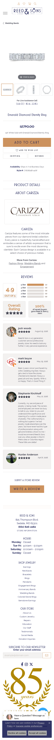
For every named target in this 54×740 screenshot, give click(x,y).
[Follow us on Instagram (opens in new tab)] (26, 664)
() (46, 285)
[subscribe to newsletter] (47, 655)
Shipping (15, 156)
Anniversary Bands (27, 589)
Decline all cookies (17, 733)
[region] (27, 57)
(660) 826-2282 (27, 103)
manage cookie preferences (29, 726)
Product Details (27, 185)
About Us (27, 613)
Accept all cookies (37, 733)
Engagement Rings (27, 586)
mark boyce (25, 358)
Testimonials (27, 631)
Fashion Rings (16, 263)
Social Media (27, 635)
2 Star (23, 294)
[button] (19, 4)
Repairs (27, 620)
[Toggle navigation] (5, 13)
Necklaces (27, 571)
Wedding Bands (12, 23)
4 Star (23, 288)
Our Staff (27, 628)
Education (27, 624)
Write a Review (27, 489)
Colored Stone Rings (27, 597)
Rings (27, 578)
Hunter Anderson (28, 454)
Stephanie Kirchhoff (29, 393)
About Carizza (27, 193)
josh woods (24, 328)
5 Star (23, 285)
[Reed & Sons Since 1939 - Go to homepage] (27, 8)
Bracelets (27, 574)
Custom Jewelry (27, 617)
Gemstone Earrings (27, 600)
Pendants (27, 582)
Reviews (27, 277)
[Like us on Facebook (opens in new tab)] (22, 664)
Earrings (27, 567)
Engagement (27, 266)
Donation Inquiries (27, 639)
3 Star (23, 291)
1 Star (23, 297)
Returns (39, 156)
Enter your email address (27, 649)
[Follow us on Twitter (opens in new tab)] (31, 664)
